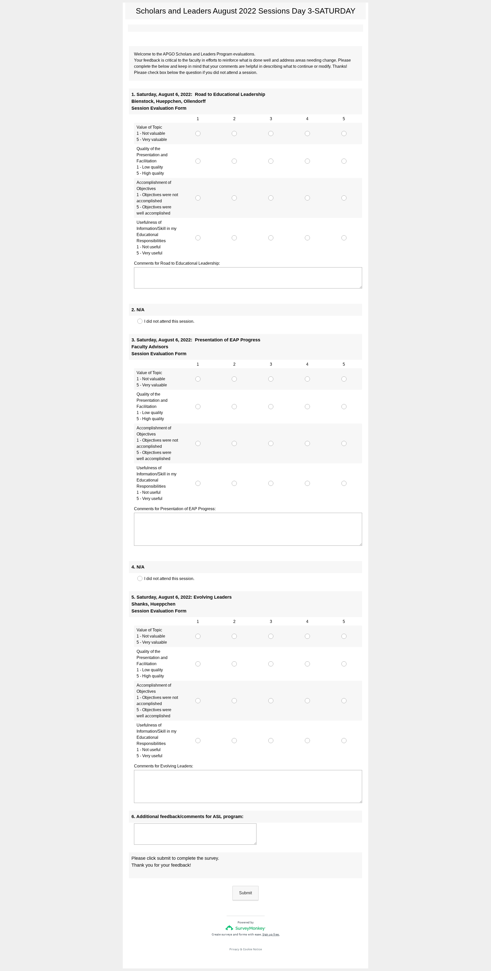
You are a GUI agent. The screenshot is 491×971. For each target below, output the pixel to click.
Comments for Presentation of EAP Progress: (175, 509)
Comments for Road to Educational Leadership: (177, 263)
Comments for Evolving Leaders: (163, 766)
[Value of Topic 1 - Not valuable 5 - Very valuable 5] (343, 133)
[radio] (181, 132)
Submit (245, 893)
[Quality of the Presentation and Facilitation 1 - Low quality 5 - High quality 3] (270, 161)
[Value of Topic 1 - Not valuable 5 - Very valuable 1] (197, 133)
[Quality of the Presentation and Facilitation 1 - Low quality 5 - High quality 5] (343, 161)
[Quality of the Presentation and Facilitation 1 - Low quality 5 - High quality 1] (197, 161)
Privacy (234, 949)
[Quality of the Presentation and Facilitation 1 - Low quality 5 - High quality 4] (307, 161)
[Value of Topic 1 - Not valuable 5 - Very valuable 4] (307, 133)
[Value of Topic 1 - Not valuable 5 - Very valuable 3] (270, 133)
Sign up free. (271, 934)
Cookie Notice (252, 949)
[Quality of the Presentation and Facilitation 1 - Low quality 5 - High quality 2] (234, 161)
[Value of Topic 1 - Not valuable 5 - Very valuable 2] (234, 133)
